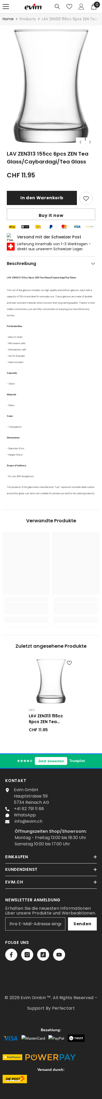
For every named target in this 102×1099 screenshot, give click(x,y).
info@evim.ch (28, 821)
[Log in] (81, 6)
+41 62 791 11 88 (29, 809)
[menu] (6, 6)
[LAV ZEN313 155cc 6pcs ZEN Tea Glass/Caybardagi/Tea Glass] (51, 681)
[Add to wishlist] (86, 198)
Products (28, 19)
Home (8, 19)
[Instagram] (27, 955)
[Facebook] (11, 955)
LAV (32, 709)
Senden (82, 924)
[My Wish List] (69, 6)
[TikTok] (43, 955)
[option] (51, 86)
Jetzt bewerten (51, 761)
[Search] (57, 6)
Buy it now (51, 215)
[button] (80, 142)
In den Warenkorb (43, 198)
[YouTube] (59, 955)
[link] (26, 608)
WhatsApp (25, 815)
